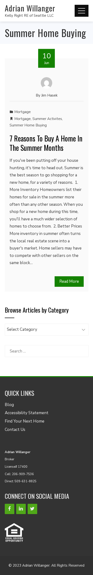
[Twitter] (32, 509)
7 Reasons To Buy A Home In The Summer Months (46, 143)
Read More (69, 281)
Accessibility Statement (26, 413)
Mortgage (22, 111)
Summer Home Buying (28, 125)
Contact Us (15, 429)
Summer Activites (47, 118)
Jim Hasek (49, 95)
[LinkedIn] (21, 509)
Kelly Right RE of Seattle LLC (29, 15)
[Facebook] (9, 509)
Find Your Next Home (24, 421)
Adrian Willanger (30, 8)
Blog (9, 404)
